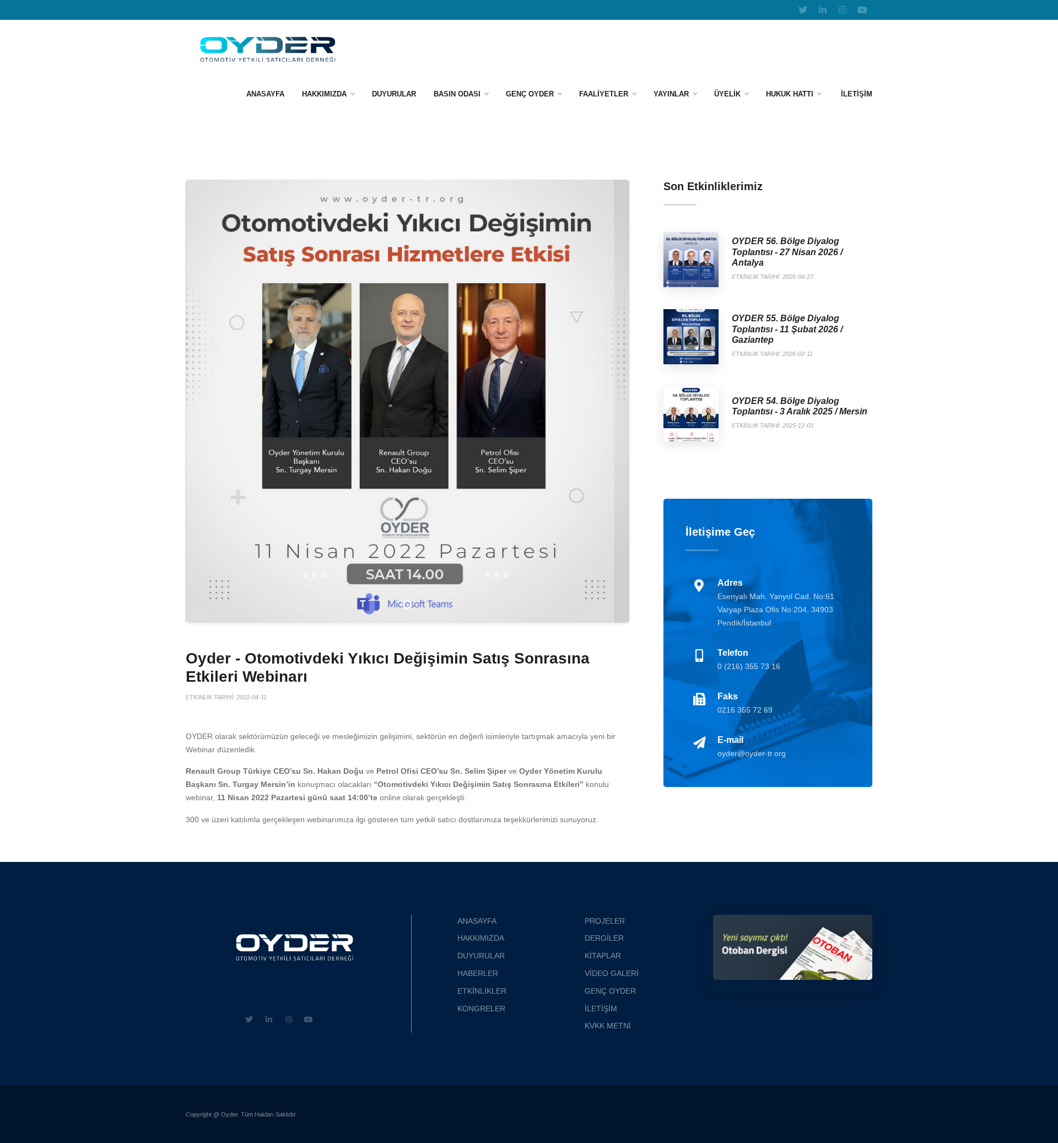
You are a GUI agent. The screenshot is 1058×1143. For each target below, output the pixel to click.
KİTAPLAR (603, 955)
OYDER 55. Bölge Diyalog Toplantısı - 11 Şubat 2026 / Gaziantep (787, 329)
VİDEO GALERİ (612, 973)
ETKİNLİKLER (481, 990)
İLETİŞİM (856, 94)
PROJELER (605, 920)
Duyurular (394, 94)
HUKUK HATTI (789, 94)
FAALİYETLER (603, 94)
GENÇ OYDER (530, 94)
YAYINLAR (671, 94)
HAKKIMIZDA (324, 94)
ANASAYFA (265, 94)
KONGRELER (481, 1008)
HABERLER (477, 973)
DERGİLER (604, 938)
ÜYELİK (727, 94)
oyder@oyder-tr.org (751, 753)
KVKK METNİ (608, 1025)
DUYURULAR (481, 955)
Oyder (229, 1114)
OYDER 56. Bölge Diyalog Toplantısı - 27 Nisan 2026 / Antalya (787, 251)
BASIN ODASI (457, 94)
